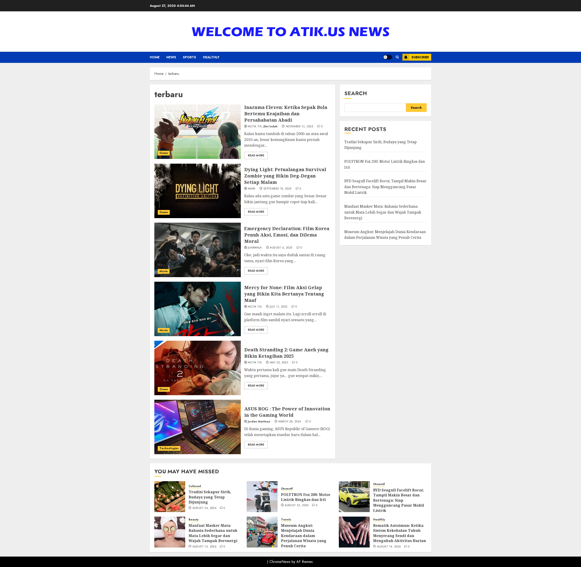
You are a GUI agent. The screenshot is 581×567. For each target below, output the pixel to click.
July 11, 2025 (278, 307)
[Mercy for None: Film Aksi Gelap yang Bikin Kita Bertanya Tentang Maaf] (197, 309)
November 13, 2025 (299, 126)
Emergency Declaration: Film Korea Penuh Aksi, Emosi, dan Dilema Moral (286, 234)
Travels (286, 520)
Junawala (255, 248)
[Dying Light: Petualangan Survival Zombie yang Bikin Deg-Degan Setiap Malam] (197, 191)
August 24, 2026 (204, 508)
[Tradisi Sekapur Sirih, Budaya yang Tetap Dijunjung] (169, 496)
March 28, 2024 (289, 422)
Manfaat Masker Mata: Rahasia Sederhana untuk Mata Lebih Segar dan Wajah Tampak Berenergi (382, 212)
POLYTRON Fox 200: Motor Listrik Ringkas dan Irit (305, 497)
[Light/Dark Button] (387, 57)
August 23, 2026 (297, 505)
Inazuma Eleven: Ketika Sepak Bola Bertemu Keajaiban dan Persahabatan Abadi (285, 113)
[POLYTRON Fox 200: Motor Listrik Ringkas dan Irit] (262, 496)
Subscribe (420, 57)
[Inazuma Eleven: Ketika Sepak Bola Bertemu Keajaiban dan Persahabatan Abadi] (197, 131)
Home (155, 57)
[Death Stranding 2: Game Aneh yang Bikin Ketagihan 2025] (197, 368)
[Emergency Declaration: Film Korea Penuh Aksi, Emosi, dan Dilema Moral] (197, 250)
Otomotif (287, 489)
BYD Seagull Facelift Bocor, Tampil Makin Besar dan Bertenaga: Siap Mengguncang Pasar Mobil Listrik (385, 186)
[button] (397, 57)
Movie (164, 271)
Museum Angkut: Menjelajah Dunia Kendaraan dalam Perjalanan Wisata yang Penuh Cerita (303, 535)
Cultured (195, 486)
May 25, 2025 (279, 363)
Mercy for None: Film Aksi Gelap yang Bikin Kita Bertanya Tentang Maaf (284, 293)
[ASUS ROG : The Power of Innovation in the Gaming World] (197, 427)
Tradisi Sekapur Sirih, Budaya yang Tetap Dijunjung (210, 497)
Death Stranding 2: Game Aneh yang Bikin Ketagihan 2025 (286, 353)
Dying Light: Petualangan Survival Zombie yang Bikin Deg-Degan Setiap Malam (285, 175)
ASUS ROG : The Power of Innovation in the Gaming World (287, 412)
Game (164, 153)
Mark (251, 189)
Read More (256, 155)
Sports (189, 57)
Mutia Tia (255, 126)
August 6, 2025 (281, 248)
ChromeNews (279, 561)
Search (355, 93)
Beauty (193, 520)
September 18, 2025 (277, 189)
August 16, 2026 (204, 547)
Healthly (211, 57)
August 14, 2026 (389, 547)
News (171, 57)
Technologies (169, 448)
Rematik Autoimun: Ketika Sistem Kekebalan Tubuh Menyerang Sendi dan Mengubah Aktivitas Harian (399, 533)
